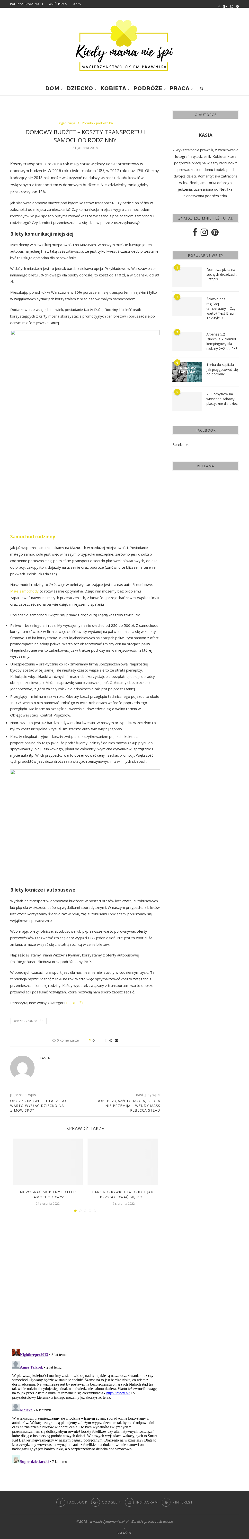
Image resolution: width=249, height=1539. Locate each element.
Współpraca (58, 4)
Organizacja (66, 123)
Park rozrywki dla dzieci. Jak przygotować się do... (122, 1194)
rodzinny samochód (28, 1021)
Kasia (44, 1058)
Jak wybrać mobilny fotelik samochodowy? (47, 1194)
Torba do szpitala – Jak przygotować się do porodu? (222, 369)
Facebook (180, 444)
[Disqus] (85, 1281)
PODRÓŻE (147, 88)
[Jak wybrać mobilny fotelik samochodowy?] (48, 1162)
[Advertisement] (205, 508)
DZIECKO (80, 88)
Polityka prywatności (26, 4)
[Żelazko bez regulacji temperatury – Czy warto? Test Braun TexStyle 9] (187, 306)
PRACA (179, 88)
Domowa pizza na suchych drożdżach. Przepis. (221, 274)
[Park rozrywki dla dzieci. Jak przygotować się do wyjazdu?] (123, 1162)
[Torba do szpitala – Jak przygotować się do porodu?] (187, 372)
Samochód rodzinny (32, 536)
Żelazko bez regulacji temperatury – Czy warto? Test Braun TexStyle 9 (221, 308)
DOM (52, 88)
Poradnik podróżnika (97, 123)
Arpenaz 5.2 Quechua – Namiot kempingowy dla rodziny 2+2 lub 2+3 (222, 341)
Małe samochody (24, 591)
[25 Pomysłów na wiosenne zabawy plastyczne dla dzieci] (187, 401)
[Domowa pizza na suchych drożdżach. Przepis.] (187, 277)
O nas (77, 4)
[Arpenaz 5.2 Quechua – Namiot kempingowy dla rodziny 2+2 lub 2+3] (187, 341)
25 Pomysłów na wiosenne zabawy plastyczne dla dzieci (222, 399)
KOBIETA (113, 88)
